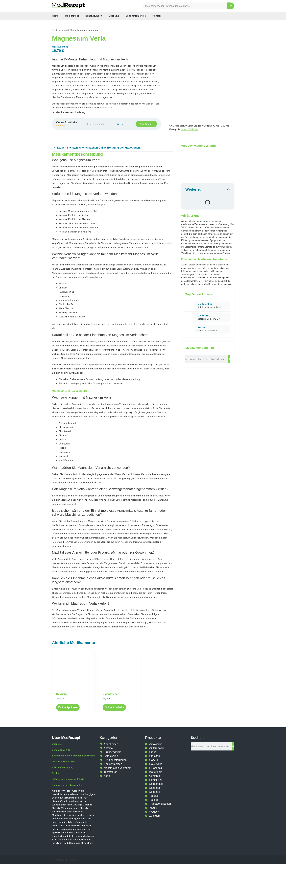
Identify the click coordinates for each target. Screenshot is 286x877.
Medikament (72, 15)
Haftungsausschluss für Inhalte (68, 779)
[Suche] (230, 5)
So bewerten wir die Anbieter (67, 785)
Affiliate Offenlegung (62, 767)
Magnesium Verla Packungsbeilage (70, 390)
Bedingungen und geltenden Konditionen (73, 755)
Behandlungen (93, 15)
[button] (112, 148)
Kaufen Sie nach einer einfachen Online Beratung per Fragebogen (98, 147)
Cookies (56, 773)
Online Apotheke (68, 707)
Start (54, 30)
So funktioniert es (136, 15)
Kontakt (156, 15)
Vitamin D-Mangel (68, 30)
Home (55, 15)
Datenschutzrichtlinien (63, 761)
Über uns (114, 15)
